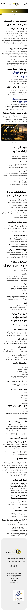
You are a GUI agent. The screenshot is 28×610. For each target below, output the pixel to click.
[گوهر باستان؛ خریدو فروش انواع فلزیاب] (14, 4)
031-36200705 (14, 579)
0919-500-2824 (14, 582)
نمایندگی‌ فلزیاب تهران (19, 100)
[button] (25, 3)
